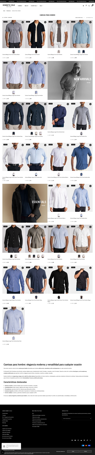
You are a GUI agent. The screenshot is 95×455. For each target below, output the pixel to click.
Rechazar (85, 451)
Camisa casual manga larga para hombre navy (12, 136)
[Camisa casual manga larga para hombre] (81, 34)
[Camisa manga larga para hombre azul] (59, 116)
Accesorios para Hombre (7, 436)
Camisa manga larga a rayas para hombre (11, 300)
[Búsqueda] (89, 6)
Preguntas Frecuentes (7, 419)
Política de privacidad (30, 453)
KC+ (33, 413)
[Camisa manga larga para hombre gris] (81, 116)
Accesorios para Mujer (7, 438)
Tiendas (4, 415)
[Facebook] (73, 440)
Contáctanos (5, 413)
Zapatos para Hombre (7, 428)
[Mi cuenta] (86, 6)
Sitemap (4, 422)
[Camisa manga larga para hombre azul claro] (13, 321)
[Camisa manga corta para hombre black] (13, 34)
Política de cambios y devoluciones (39, 419)
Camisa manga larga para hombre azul (56, 131)
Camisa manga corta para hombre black (11, 54)
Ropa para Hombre (6, 432)
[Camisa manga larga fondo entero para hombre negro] (59, 280)
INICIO (4, 10)
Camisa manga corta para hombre (32, 54)
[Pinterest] (85, 440)
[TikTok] (88, 440)
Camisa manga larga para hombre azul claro (11, 341)
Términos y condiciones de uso (38, 422)
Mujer (26, 5)
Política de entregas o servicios (38, 415)
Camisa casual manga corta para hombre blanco (58, 177)
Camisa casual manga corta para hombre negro (80, 300)
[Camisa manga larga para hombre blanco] (59, 198)
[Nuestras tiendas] (83, 6)
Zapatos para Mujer (6, 430)
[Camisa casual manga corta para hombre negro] (81, 280)
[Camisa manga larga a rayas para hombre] (13, 280)
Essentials (34, 5)
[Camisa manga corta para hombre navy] (36, 280)
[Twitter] (76, 440)
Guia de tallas (5, 420)
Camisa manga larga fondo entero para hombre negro (58, 300)
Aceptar (73, 451)
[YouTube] (82, 440)
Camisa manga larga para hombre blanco (56, 218)
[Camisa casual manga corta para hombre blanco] (59, 157)
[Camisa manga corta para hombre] (36, 34)
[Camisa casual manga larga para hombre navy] (13, 116)
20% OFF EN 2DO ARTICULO (5, 1)
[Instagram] (79, 440)
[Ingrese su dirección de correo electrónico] (90, 418)
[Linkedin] (91, 440)
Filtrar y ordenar (8, 17)
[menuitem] (20, 5)
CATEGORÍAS (5, 425)
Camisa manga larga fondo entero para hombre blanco (12, 178)
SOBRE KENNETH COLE (7, 410)
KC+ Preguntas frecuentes (8, 417)
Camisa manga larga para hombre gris (78, 136)
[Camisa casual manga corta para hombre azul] (81, 157)
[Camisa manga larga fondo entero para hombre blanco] (13, 157)
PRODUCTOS (8, 10)
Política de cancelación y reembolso (39, 424)
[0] (91, 6)
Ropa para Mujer (5, 434)
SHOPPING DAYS (16, 1)
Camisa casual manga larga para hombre (79, 54)
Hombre (20, 5)
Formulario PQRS (35, 426)
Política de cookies (36, 417)
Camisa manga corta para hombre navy (33, 300)
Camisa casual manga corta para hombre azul (80, 177)
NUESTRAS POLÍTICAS (37, 410)
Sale (41, 5)
